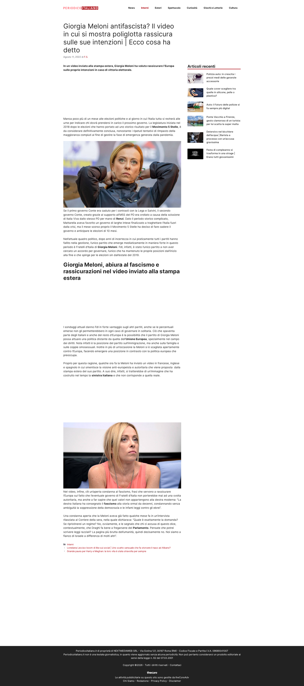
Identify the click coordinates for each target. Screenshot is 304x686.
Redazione (143, 680)
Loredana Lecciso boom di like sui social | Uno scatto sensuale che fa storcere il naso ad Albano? (119, 547)
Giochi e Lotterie (213, 7)
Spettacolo (174, 7)
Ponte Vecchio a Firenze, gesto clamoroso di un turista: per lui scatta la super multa (223, 120)
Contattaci (175, 665)
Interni (145, 7)
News (131, 7)
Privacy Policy (159, 680)
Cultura (233, 7)
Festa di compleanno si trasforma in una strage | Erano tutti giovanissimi (220, 153)
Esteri (158, 7)
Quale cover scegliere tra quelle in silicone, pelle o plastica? (221, 92)
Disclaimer (175, 680)
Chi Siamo (128, 680)
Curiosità (192, 7)
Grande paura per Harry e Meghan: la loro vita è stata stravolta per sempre (106, 551)
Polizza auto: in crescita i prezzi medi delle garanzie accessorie (221, 78)
